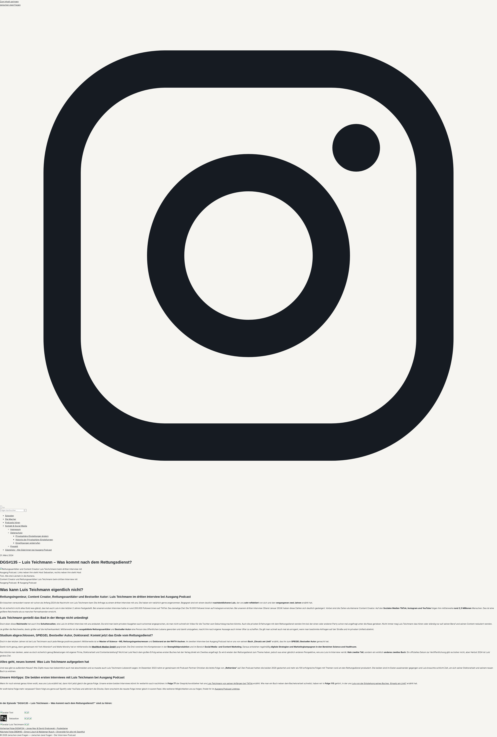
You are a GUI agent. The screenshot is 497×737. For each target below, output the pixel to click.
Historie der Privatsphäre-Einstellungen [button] (34, 539)
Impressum (15, 529)
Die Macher (10, 519)
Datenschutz (16, 533)
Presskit (14, 546)
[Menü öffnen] (4, 507)
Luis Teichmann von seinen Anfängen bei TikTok (230, 683)
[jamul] (25, 718)
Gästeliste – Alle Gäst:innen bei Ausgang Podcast (28, 550)
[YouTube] (25, 724)
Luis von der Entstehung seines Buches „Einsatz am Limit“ (379, 683)
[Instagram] (28, 712)
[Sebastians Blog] (31, 718)
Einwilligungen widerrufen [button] (28, 543)
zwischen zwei (10, 5)
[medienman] (28, 718)
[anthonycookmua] (25, 712)
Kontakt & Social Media (16, 526)
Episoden (9, 515)
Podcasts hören (12, 522)
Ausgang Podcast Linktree (227, 689)
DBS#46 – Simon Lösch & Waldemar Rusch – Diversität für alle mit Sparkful (42, 732)
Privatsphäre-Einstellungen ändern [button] (32, 536)
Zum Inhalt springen (9, 1)
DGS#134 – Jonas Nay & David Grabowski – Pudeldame (34, 728)
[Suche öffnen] (1, 507)
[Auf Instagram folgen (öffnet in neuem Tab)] (248, 503)
